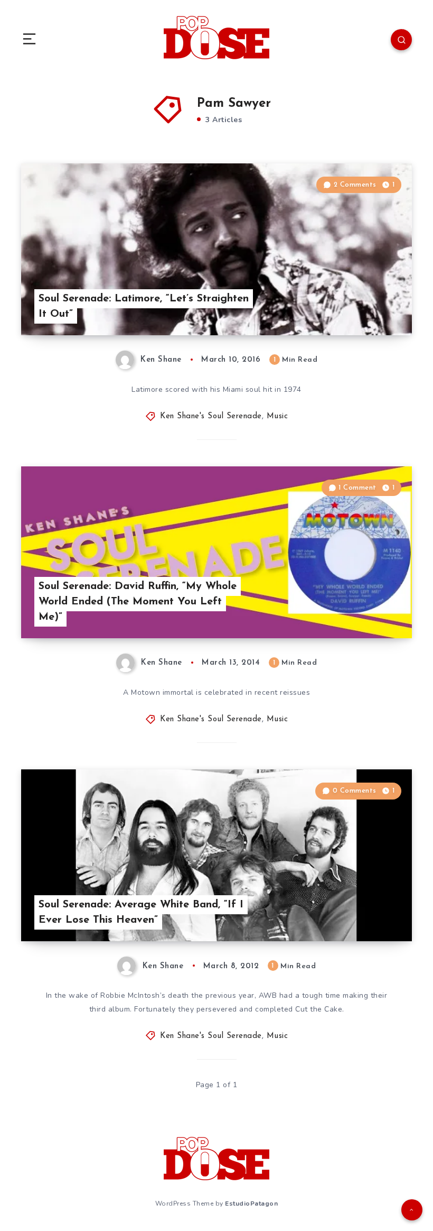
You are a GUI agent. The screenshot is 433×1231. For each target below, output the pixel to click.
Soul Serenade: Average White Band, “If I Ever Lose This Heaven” (141, 912)
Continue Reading (375, 305)
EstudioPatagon (251, 1203)
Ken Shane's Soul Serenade (211, 416)
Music (277, 416)
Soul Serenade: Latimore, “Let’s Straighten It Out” (144, 306)
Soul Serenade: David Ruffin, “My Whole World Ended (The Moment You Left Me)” (138, 601)
